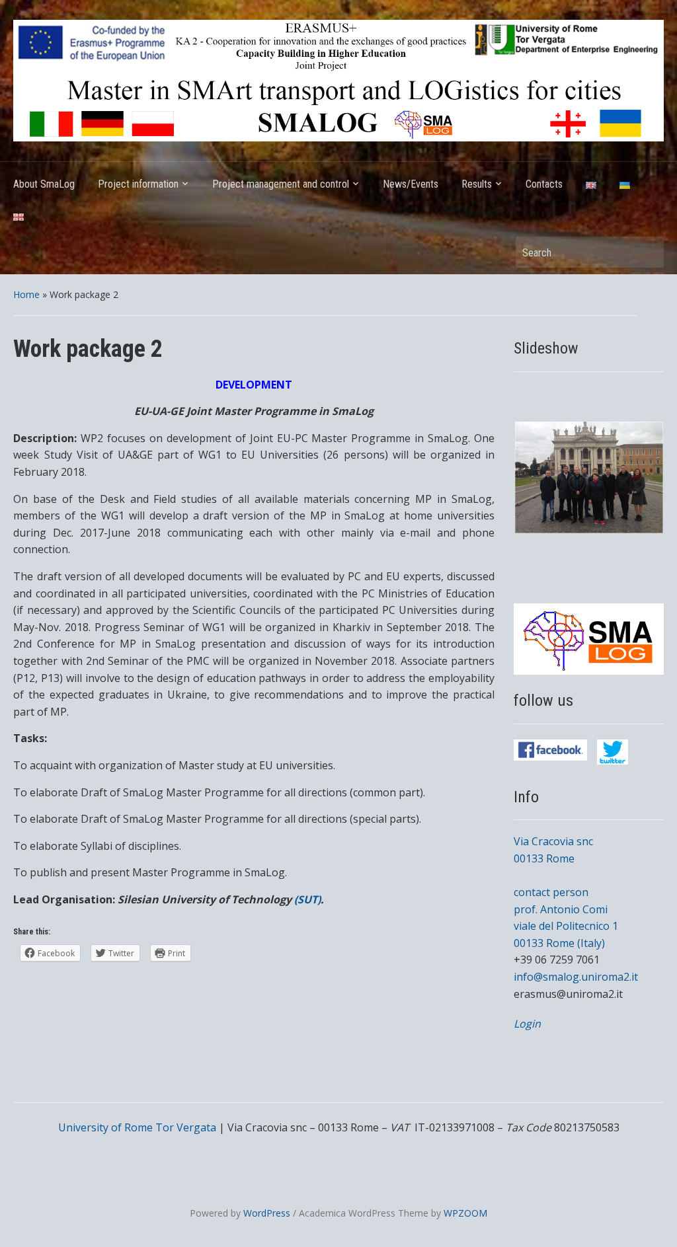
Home (26, 294)
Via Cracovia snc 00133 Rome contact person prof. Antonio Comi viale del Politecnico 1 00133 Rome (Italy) (566, 892)
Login (527, 1023)
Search (647, 252)
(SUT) (307, 899)
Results (476, 184)
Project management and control (280, 184)
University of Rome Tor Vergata (137, 1127)
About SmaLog (44, 184)
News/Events (410, 184)
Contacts (544, 184)
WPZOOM (465, 1213)
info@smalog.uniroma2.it (576, 976)
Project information (138, 184)
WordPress (266, 1213)
